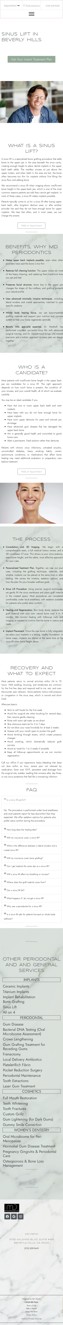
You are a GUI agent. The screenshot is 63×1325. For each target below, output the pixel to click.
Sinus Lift (10, 1007)
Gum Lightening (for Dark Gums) (28, 1119)
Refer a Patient (31, 1308)
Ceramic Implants (16, 986)
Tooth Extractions (15, 1080)
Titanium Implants (16, 991)
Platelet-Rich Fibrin (17, 1064)
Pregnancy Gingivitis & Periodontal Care (29, 1154)
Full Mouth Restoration (20, 1098)
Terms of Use (31, 1305)
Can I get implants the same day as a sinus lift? (28, 866)
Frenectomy (12, 1054)
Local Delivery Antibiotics (22, 1059)
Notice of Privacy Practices (31, 1318)
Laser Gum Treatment (19, 1086)
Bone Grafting (13, 1001)
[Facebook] (7, 1216)
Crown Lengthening (18, 1039)
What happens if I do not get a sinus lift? (25, 898)
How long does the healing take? (22, 829)
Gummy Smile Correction (22, 1124)
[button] (31, 226)
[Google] (14, 1216)
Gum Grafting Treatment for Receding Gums (24, 1047)
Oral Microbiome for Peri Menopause (22, 1138)
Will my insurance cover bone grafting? (25, 858)
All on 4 (9, 1012)
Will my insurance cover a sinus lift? (23, 837)
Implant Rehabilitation (19, 997)
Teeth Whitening (15, 1103)
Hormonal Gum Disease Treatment (29, 1146)
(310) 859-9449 (31, 1248)
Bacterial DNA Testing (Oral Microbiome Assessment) (24, 1031)
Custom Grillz (13, 1114)
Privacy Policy (31, 1315)
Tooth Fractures (14, 1108)
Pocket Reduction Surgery (22, 1070)
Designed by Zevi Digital (31, 1299)
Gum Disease (13, 1024)
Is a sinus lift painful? (16, 800)
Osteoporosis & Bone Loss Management (23, 1163)
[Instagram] (20, 1216)
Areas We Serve (31, 1311)
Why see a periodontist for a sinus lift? (24, 906)
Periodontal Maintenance (22, 1075)
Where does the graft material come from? (26, 882)
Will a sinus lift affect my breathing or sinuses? (28, 874)
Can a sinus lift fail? (15, 890)
